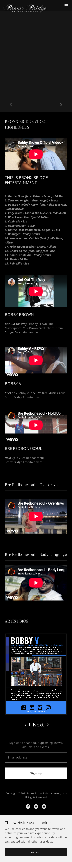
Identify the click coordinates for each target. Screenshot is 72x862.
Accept (36, 852)
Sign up (36, 773)
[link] (25, 5)
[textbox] (36, 757)
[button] (66, 6)
